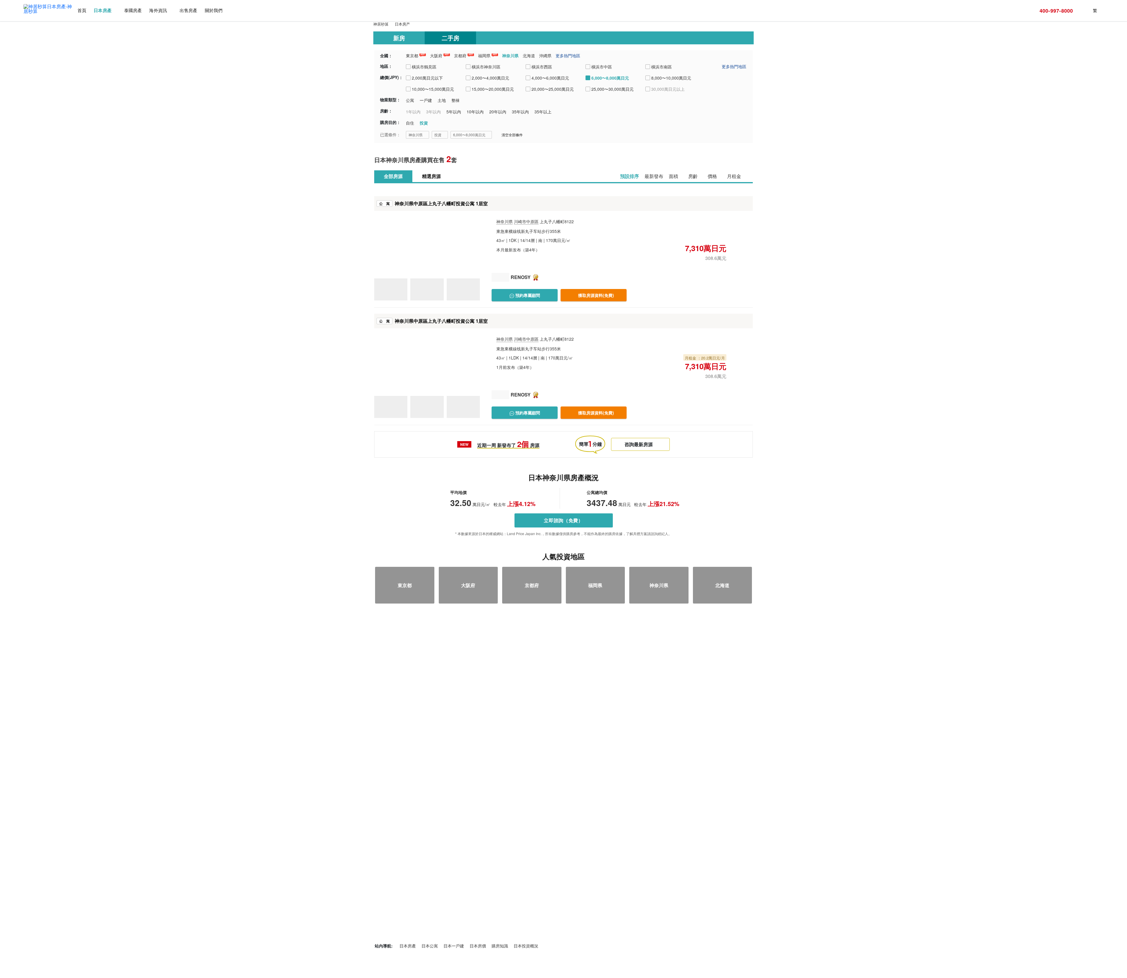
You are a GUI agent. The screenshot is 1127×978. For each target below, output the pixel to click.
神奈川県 (510, 55)
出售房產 (188, 10)
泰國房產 (133, 10)
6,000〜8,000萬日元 (469, 134)
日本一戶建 (453, 946)
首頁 (81, 10)
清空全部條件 (512, 134)
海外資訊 (158, 10)
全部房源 (393, 176)
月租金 (734, 176)
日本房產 (102, 10)
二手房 (450, 37)
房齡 (693, 176)
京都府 (460, 55)
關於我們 (213, 10)
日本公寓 (429, 946)
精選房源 (431, 176)
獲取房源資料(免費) (596, 295)
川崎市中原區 (526, 221)
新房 (399, 37)
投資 (437, 134)
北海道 (529, 55)
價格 (712, 176)
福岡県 (484, 55)
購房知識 (500, 946)
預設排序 (629, 176)
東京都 (412, 55)
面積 (673, 176)
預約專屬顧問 (527, 295)
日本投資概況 (526, 946)
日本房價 (478, 946)
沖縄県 (545, 55)
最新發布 (654, 176)
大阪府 (436, 55)
